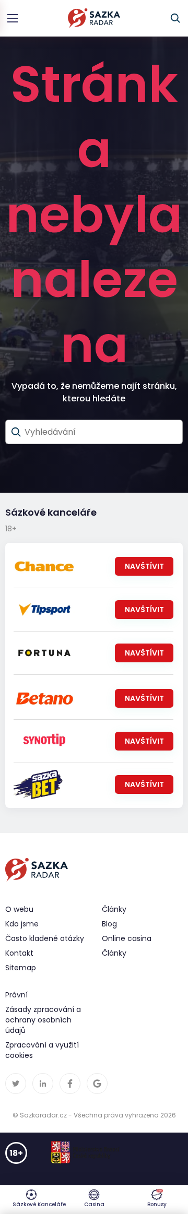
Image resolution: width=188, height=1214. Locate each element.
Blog (109, 924)
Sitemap (20, 967)
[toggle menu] (12, 18)
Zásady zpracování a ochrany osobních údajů (43, 1020)
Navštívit (144, 566)
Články (114, 953)
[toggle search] (175, 18)
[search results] (16, 432)
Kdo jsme (22, 924)
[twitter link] (15, 1083)
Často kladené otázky (44, 938)
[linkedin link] (42, 1083)
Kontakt (19, 953)
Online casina (126, 938)
